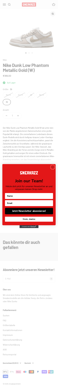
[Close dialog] (53, 167)
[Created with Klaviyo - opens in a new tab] (29, 226)
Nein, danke (29, 219)
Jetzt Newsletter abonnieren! (29, 211)
